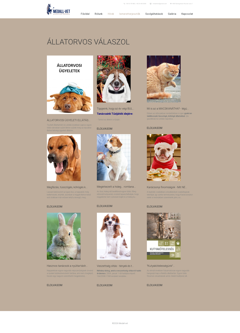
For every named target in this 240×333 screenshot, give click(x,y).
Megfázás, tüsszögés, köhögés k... (67, 187)
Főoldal (85, 13)
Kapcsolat (187, 13)
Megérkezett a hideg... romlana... (116, 186)
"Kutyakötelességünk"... (161, 265)
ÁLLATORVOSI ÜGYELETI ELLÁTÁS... (68, 120)
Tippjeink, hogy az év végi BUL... (115, 108)
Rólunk (99, 13)
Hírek (111, 13)
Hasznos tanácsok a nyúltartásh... (67, 265)
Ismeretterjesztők (129, 13)
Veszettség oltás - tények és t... (115, 265)
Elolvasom (104, 128)
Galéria (172, 13)
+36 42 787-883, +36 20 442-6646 (136, 3)
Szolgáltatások (154, 13)
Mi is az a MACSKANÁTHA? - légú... (168, 108)
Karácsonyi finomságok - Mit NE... (167, 187)
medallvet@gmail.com (160, 3)
